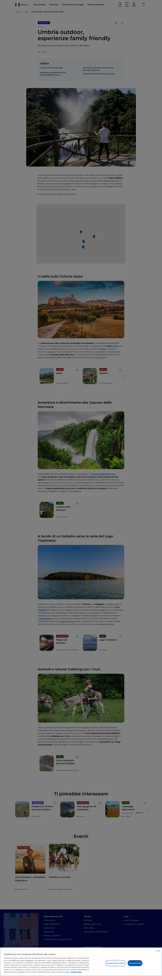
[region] (81, 961)
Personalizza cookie (115, 963)
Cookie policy (76, 972)
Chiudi (158, 950)
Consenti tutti (135, 963)
